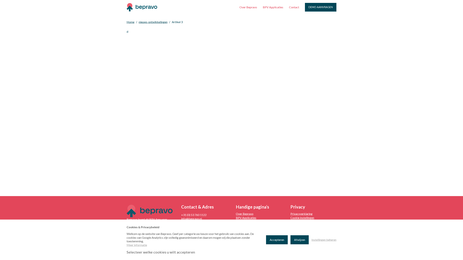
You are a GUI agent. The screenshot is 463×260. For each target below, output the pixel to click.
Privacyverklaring (301, 213)
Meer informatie (137, 245)
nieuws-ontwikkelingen (153, 22)
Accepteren (277, 239)
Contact (294, 7)
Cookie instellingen (302, 217)
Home (130, 22)
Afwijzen (299, 239)
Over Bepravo (248, 7)
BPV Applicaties (273, 7)
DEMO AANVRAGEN (321, 7)
